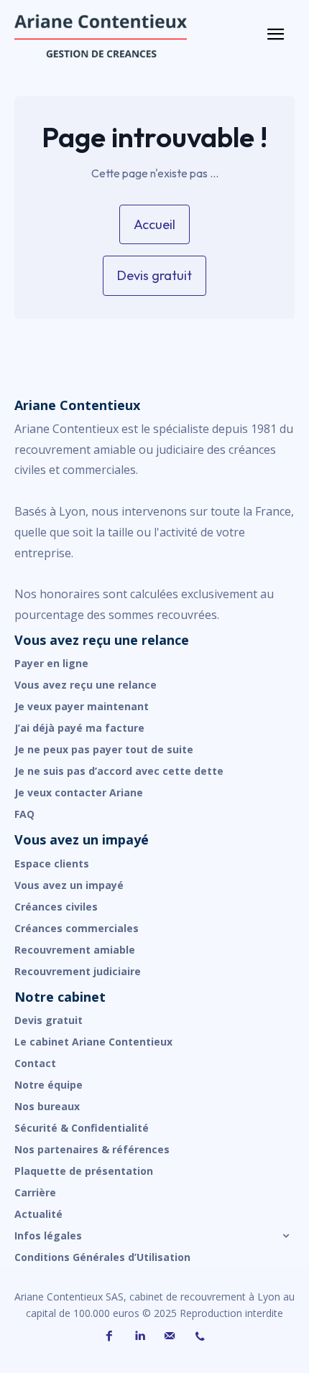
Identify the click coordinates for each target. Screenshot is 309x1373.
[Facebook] (109, 1336)
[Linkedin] (139, 1336)
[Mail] (169, 1336)
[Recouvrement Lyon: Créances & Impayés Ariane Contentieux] (122, 35)
